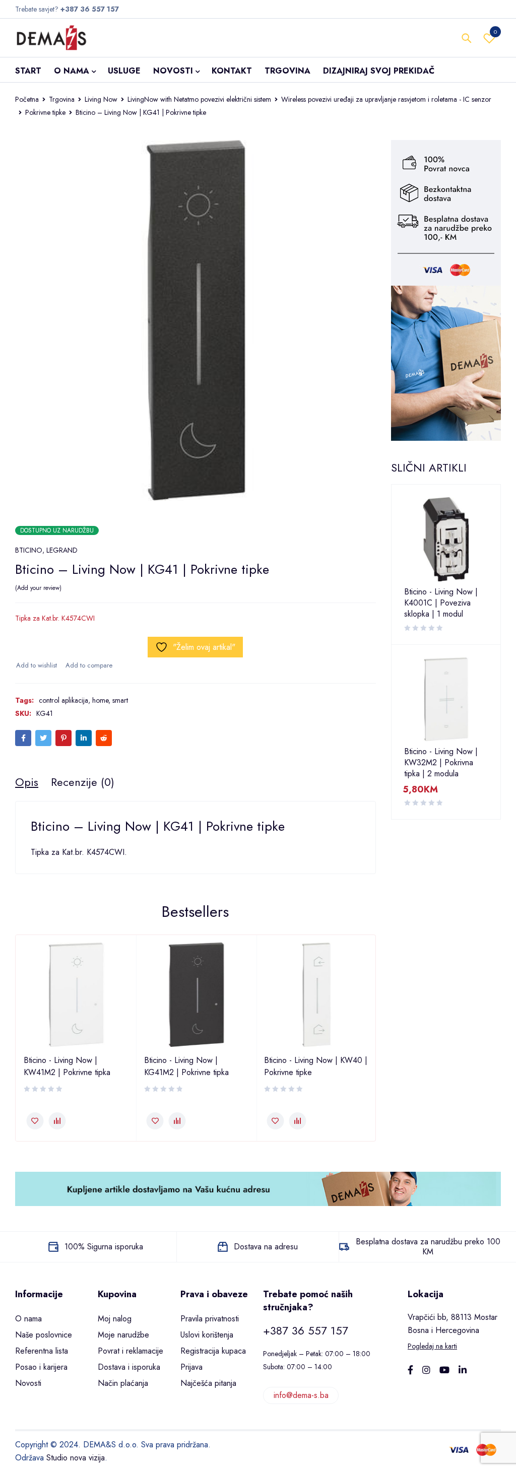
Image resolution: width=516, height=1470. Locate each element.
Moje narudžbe (123, 1335)
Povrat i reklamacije (130, 1351)
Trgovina (62, 99)
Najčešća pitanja (208, 1383)
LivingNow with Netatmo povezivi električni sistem (199, 99)
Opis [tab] (26, 781)
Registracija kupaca (213, 1351)
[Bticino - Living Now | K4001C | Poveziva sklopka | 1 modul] (446, 539)
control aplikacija (63, 700)
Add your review (38, 587)
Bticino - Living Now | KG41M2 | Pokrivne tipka (186, 1066)
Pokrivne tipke (45, 112)
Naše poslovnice (43, 1335)
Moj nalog (115, 1318)
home (100, 700)
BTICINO (28, 550)
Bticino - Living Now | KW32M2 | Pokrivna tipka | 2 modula (441, 762)
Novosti (28, 1383)
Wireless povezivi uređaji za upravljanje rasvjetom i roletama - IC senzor (386, 99)
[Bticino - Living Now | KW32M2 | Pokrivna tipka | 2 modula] (446, 699)
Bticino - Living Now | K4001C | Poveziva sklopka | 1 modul (441, 603)
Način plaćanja (123, 1383)
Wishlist (495, 32)
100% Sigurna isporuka (103, 1246)
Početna (27, 99)
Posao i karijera (41, 1367)
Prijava (191, 1367)
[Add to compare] (88, 665)
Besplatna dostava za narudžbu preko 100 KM (428, 1246)
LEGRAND (62, 550)
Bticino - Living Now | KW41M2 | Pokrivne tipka (67, 1066)
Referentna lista (41, 1351)
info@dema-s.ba (301, 1395)
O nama (28, 1318)
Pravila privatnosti (209, 1318)
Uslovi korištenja (206, 1335)
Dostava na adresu (266, 1246)
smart (120, 700)
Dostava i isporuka (129, 1367)
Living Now (101, 99)
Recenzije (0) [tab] (82, 781)
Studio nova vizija (75, 1457)
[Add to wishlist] (36, 665)
